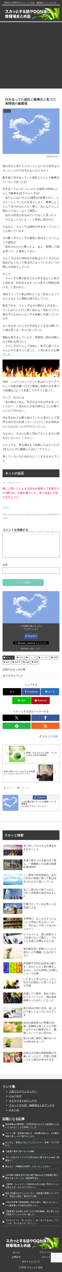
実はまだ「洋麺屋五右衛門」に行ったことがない (28, 1166)
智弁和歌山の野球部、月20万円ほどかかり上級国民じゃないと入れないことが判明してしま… (32, 1125)
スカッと (10, 657)
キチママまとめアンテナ (23, 1100)
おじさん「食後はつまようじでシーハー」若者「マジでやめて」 (32, 1144)
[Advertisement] (31, 57)
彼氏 (8, 662)
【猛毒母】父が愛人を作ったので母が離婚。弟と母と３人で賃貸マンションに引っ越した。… (32, 1213)
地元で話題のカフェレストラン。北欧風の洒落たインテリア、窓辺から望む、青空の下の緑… (32, 1194)
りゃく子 (32, 657)
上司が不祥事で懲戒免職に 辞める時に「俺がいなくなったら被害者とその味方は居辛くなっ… (31, 1203)
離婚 (36, 662)
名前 (5, 564)
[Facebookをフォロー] (45, 718)
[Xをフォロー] (17, 718)
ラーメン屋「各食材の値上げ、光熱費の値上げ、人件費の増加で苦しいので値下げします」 (32, 1134)
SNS (21, 657)
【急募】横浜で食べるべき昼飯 (19, 1151)
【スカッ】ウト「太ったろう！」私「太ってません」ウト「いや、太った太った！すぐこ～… (32, 1222)
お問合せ (16, 1257)
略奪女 (18, 662)
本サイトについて (31, 1261)
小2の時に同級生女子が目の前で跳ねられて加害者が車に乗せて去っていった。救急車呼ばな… (31, 1176)
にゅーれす (15, 1096)
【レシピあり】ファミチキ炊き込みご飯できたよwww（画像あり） (32, 1159)
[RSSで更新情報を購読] (45, 726)
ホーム (16, 1252)
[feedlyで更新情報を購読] (17, 726)
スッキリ (45, 657)
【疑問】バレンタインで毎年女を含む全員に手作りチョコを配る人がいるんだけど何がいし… (32, 1185)
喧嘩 (56, 657)
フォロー (32, 636)
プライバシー (46, 1252)
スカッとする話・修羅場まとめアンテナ (32, 1105)
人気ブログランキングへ (23, 1091)
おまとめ (14, 1110)
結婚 (27, 662)
